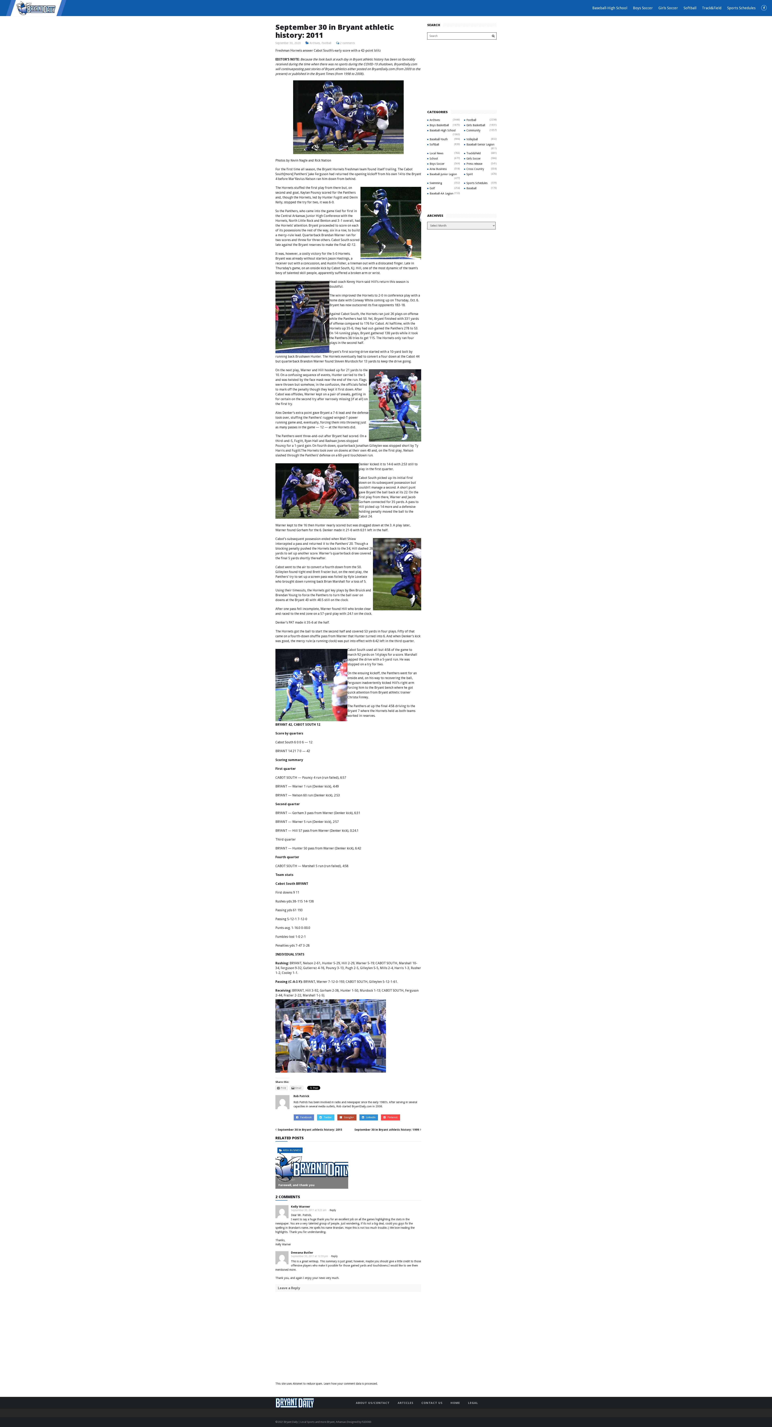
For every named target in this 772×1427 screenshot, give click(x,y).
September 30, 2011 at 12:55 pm (309, 1256)
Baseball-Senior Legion (480, 144)
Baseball (471, 188)
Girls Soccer (668, 8)
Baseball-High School (609, 8)
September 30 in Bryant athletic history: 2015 (310, 1129)
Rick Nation (323, 160)
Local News (436, 153)
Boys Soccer (643, 8)
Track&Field (712, 8)
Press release (474, 163)
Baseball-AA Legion (441, 193)
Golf (432, 188)
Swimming (436, 183)
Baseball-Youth (439, 139)
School (434, 158)
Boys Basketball (439, 125)
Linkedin (371, 1117)
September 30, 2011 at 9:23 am (308, 1210)
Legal (473, 1403)
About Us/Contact (373, 1403)
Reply (333, 1210)
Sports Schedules (741, 8)
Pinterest (393, 1117)
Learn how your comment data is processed (350, 1383)
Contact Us (431, 1403)
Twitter (328, 1117)
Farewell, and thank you (296, 1185)
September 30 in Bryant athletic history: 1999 (386, 1129)
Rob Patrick (301, 1096)
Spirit (469, 174)
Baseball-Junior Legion (443, 174)
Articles (405, 1403)
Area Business (292, 1150)
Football (326, 43)
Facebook (306, 1117)
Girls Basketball (475, 125)
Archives (315, 43)
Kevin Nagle (299, 160)
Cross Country (475, 169)
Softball (690, 8)
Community (473, 130)
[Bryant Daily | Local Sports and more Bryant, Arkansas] (36, 7)
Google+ (349, 1117)
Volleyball (472, 139)
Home (455, 1403)
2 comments (347, 43)
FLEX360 (366, 1421)
